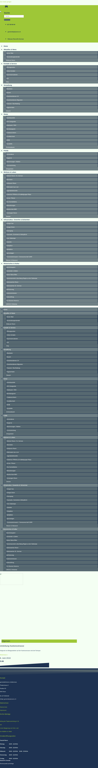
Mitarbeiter (9, 89)
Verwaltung (8, 85)
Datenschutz (3, 707)
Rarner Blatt (9, 53)
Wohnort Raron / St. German (14, 176)
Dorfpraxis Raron (11, 183)
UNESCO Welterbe (11, 304)
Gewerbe (8, 242)
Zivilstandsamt (10, 147)
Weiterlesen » (4, 655)
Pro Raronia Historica (12, 300)
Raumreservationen (12, 74)
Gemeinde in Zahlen (12, 271)
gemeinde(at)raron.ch (10, 699)
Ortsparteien (9, 169)
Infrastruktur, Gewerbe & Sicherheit (17, 220)
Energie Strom (10, 227)
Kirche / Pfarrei (10, 198)
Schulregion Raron (11, 213)
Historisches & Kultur (11, 263)
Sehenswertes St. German (13, 286)
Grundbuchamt (10, 136)
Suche (7, 13)
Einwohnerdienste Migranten (14, 100)
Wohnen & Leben (10, 172)
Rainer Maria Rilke (11, 274)
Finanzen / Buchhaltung (13, 103)
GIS (7, 78)
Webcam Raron (10, 60)
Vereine (8, 216)
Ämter (6, 114)
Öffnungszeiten (10, 67)
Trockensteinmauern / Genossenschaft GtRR (19, 257)
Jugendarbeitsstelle (11, 190)
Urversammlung (10, 165)
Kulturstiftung (10, 297)
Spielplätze (9, 249)
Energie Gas (9, 223)
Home (6, 46)
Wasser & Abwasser (12, 260)
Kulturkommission (11, 293)
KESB (8, 140)
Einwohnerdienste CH (12, 96)
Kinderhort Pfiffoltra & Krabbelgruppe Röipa (18, 194)
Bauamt (8, 92)
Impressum (3, 710)
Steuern (8, 111)
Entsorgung (9, 231)
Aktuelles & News (10, 49)
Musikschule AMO (11, 209)
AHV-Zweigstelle (11, 121)
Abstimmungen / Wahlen (13, 161)
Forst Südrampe (11, 238)
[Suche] (7, 20)
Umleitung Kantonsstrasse (12, 646)
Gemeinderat (10, 154)
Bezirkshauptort (10, 267)
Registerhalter (10, 107)
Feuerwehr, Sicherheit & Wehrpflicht (16, 234)
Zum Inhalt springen (5, 2)
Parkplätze (9, 245)
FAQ (7, 82)
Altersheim (9, 179)
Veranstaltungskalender (13, 57)
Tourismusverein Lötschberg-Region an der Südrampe (21, 278)
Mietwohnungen (10, 205)
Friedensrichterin (11, 132)
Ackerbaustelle (10, 118)
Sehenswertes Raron (12, 282)
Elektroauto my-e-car (12, 187)
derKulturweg (10, 289)
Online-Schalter (10, 71)
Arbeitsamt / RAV (11, 125)
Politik (6, 150)
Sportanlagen (10, 253)
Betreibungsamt (10, 129)
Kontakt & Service (10, 64)
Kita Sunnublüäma (11, 202)
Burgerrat (9, 158)
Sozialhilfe (9, 144)
